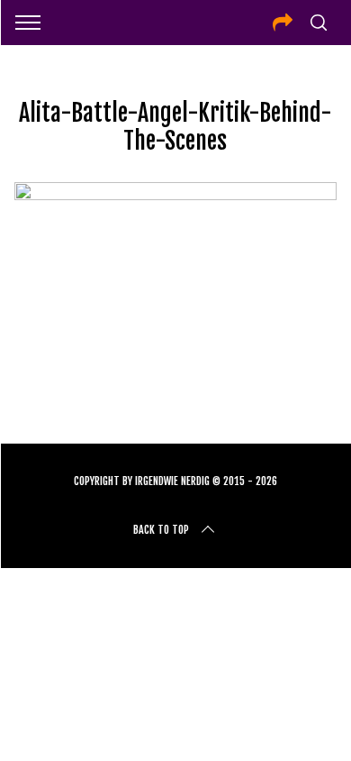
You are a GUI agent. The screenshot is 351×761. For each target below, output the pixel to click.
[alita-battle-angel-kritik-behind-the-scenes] (176, 194)
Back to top (161, 529)
